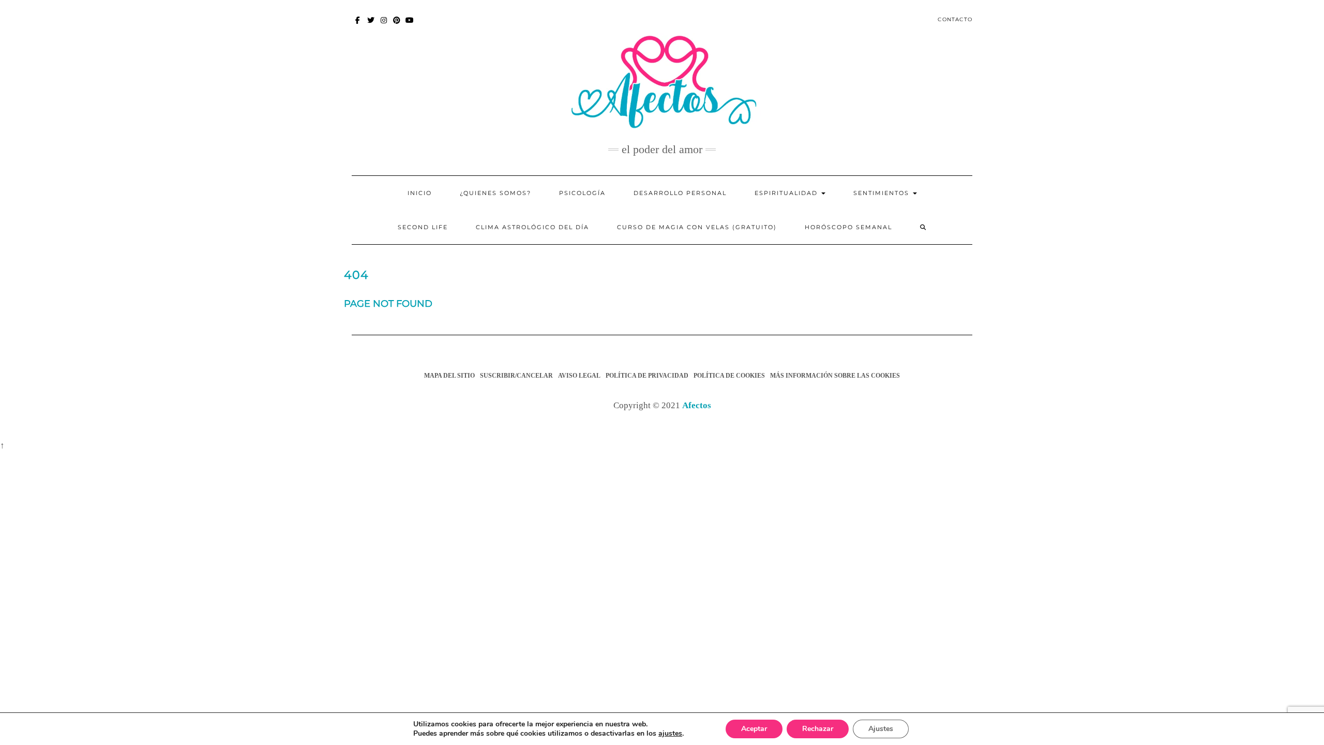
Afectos (696, 405)
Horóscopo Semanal (848, 227)
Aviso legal (579, 375)
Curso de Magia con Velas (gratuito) (697, 227)
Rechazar (817, 729)
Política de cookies (729, 375)
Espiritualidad (787, 193)
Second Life (423, 227)
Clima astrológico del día (532, 227)
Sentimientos (882, 193)
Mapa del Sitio (449, 375)
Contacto (955, 19)
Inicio (420, 193)
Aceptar (754, 729)
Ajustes (880, 729)
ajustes (670, 733)
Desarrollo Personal (680, 193)
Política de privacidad (647, 375)
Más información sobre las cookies (835, 375)
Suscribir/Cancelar (516, 375)
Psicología (582, 193)
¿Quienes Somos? (495, 193)
